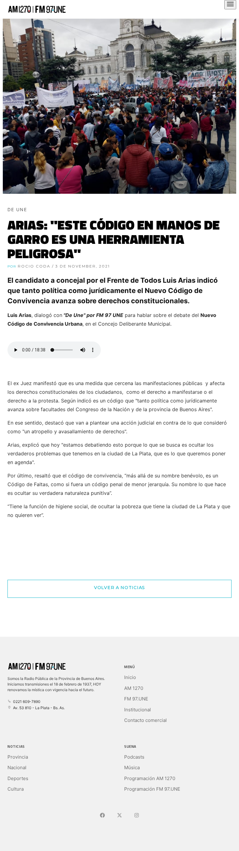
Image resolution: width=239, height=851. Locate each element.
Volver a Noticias (119, 587)
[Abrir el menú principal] (230, 4)
